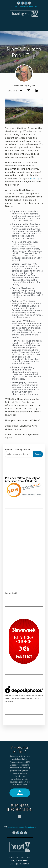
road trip (34, 178)
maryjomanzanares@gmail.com (25, 6)
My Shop (20, 793)
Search (38, 454)
